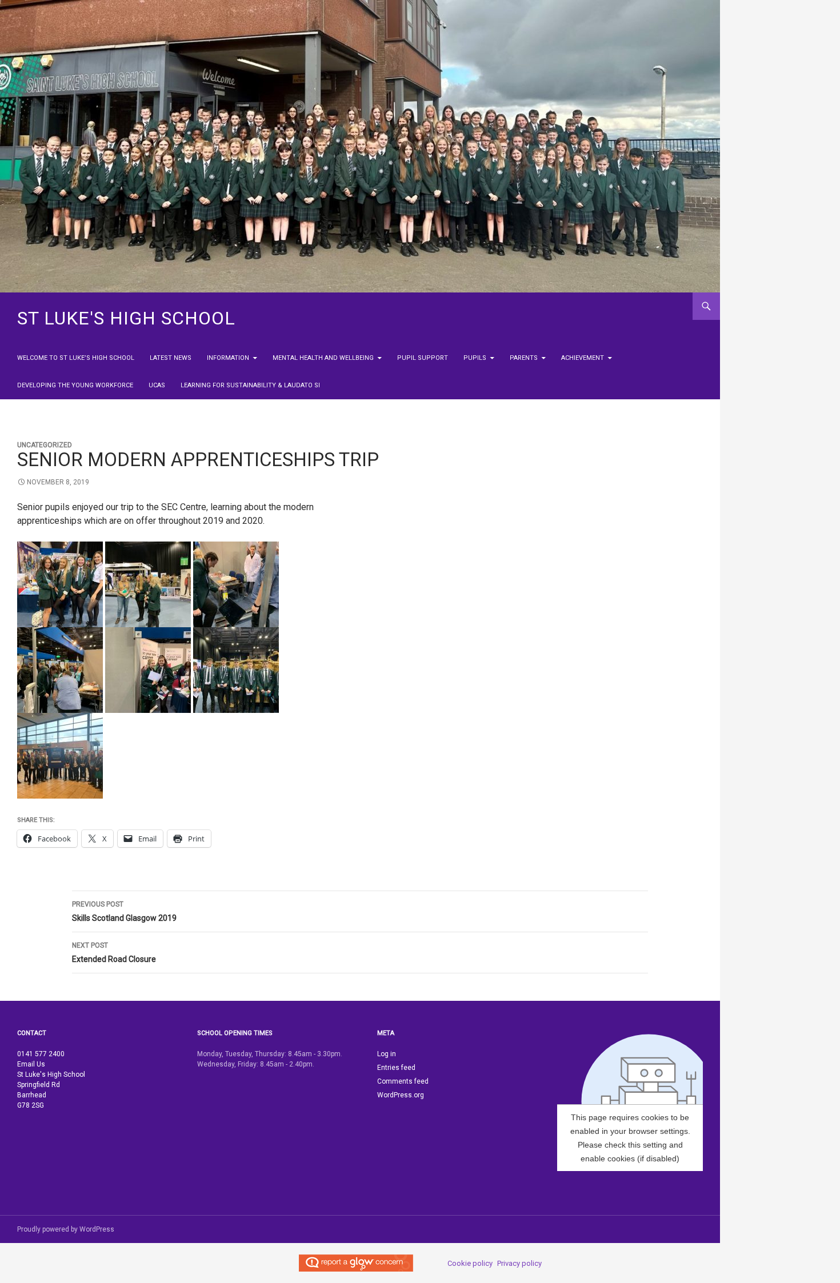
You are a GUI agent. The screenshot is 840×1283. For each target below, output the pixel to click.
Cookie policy (470, 1263)
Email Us (31, 1064)
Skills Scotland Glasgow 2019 (124, 911)
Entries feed (396, 1068)
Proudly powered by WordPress (65, 1229)
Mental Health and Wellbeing (323, 358)
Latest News (170, 358)
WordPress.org (400, 1095)
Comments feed (403, 1081)
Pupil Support (422, 358)
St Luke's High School (126, 318)
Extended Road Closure (114, 952)
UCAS (157, 385)
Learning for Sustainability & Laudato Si (250, 385)
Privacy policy (519, 1263)
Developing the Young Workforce (75, 385)
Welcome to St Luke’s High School (75, 358)
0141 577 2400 (41, 1054)
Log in (386, 1054)
